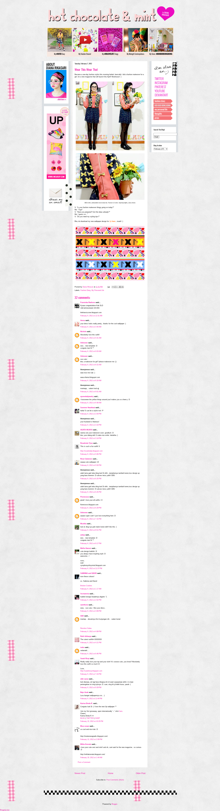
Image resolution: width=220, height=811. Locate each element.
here (120, 711)
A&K (82, 616)
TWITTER (90, 718)
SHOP (97, 718)
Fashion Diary (85, 290)
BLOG (82, 718)
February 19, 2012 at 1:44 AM (91, 757)
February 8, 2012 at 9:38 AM (90, 403)
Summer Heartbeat (87, 407)
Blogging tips (5, 810)
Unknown (84, 343)
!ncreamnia (84, 594)
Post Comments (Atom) (115, 780)
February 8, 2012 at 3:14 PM (90, 438)
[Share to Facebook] (120, 287)
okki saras (84, 679)
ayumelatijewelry (87, 396)
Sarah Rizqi (85, 658)
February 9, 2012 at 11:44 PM (91, 698)
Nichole (83, 331)
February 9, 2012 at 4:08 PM (90, 631)
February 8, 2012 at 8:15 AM (90, 365)
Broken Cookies (86, 586)
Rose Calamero (86, 459)
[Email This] (113, 287)
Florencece (84, 497)
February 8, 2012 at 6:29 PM (90, 508)
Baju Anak (84, 692)
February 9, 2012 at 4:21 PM (90, 642)
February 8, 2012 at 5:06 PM (90, 454)
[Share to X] (117, 287)
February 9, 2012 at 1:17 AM (90, 589)
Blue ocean (84, 726)
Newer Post (80, 773)
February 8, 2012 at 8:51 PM (90, 530)
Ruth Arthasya (85, 636)
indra (82, 647)
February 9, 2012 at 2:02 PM (90, 600)
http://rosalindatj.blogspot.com (91, 451)
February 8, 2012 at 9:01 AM (90, 392)
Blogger (114, 804)
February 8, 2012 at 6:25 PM (90, 479)
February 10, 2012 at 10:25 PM (91, 721)
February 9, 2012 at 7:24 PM (90, 674)
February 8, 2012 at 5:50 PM (90, 465)
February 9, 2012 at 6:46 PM (90, 654)
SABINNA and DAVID (88, 573)
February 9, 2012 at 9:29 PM (90, 687)
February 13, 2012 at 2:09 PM (91, 739)
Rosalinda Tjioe (86, 443)
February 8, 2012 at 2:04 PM (90, 414)
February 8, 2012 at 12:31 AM (91, 316)
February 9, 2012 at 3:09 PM (90, 611)
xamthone (84, 605)
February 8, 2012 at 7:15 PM (90, 519)
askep (82, 535)
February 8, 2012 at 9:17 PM (90, 543)
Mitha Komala (85, 744)
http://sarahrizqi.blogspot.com (91, 671)
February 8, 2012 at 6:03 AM (90, 351)
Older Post (140, 773)
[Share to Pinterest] (122, 287)
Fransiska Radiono (87, 302)
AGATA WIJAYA (86, 430)
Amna (82, 320)
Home (110, 773)
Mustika (83, 524)
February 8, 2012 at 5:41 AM (90, 338)
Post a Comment (84, 762)
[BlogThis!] (115, 287)
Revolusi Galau (86, 628)
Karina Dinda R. (86, 703)
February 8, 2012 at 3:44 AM (90, 327)
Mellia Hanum (85, 548)
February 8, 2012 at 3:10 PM (90, 425)
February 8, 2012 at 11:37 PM (91, 568)
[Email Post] (108, 287)
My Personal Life (98, 290)
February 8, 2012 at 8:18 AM (90, 380)
